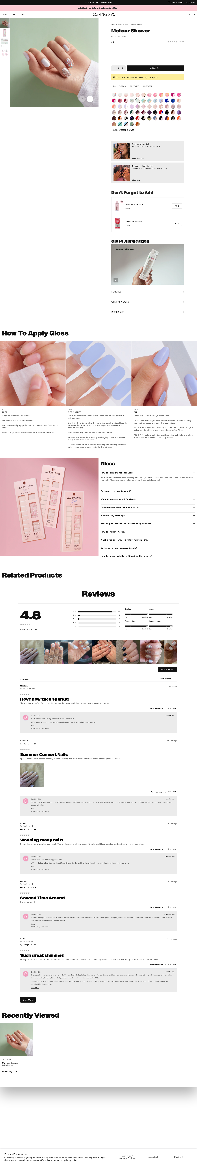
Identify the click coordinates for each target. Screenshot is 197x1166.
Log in (192, 3)
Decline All (179, 1157)
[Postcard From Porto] (120, 124)
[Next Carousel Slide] (90, 99)
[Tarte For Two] (155, 94)
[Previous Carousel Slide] (82, 99)
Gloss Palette (123, 24)
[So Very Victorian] (137, 94)
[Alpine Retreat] (120, 112)
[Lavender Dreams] (114, 112)
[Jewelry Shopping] (155, 118)
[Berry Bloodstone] (120, 100)
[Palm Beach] (114, 100)
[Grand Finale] (137, 118)
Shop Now (136, 180)
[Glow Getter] (149, 94)
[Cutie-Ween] (179, 112)
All (114, 86)
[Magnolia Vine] (131, 112)
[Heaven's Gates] (179, 100)
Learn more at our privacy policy (62, 1160)
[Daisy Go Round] (149, 100)
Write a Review (168, 670)
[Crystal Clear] (149, 106)
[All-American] (161, 112)
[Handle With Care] (131, 94)
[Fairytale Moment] (131, 106)
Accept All (153, 1157)
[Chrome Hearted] (143, 106)
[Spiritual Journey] (161, 100)
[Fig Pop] (149, 112)
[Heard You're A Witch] (143, 118)
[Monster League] (167, 118)
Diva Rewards (177, 3)
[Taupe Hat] (179, 106)
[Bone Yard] (167, 112)
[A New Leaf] (143, 100)
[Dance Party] (179, 94)
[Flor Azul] (167, 100)
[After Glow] (173, 106)
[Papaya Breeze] (114, 106)
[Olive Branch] (167, 106)
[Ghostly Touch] (126, 118)
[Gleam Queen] (126, 106)
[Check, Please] (161, 106)
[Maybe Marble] (155, 106)
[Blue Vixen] (173, 100)
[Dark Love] (114, 118)
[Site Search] (184, 14)
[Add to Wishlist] (183, 37)
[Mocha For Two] (126, 112)
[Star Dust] (126, 94)
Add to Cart (155, 68)
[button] (98, 8)
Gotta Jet (134, 86)
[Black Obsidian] (155, 112)
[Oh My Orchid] (137, 106)
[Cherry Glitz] (173, 112)
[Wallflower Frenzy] (114, 94)
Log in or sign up (151, 77)
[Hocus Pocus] (149, 118)
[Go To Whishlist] (189, 14)
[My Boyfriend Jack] (173, 118)
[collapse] (194, 472)
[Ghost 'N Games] (120, 118)
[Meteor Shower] (137, 100)
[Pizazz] (114, 124)
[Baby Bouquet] (137, 112)
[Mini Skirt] (120, 94)
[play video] (116, 280)
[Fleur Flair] (173, 94)
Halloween (147, 86)
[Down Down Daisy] (120, 106)
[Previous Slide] (75, 2)
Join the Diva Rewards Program (98, 2)
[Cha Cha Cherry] (126, 100)
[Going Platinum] (131, 100)
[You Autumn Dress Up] (137, 124)
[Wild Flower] (143, 112)
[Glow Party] (131, 118)
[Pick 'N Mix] (179, 118)
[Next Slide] (121, 2)
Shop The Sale (138, 158)
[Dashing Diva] (104, 14)
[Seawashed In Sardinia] (126, 124)
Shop (113, 24)
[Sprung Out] (167, 94)
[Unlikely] (131, 124)
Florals (122, 86)
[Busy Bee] (161, 94)
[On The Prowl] (143, 94)
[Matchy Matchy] (161, 118)
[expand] (183, 292)
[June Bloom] (155, 100)
